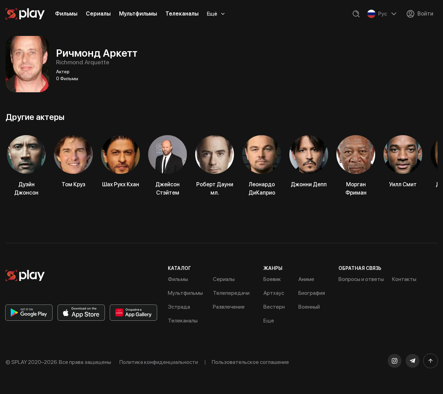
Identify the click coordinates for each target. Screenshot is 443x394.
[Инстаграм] (394, 361)
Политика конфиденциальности (158, 362)
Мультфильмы (138, 13)
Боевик (272, 279)
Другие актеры (35, 117)
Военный (309, 306)
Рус (382, 13)
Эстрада (179, 306)
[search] (356, 14)
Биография (311, 293)
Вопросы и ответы (361, 279)
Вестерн (274, 306)
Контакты (404, 279)
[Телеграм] (412, 361)
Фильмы (66, 13)
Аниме (306, 279)
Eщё (212, 13)
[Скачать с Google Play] (29, 312)
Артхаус (273, 293)
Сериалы (98, 13)
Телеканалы (182, 13)
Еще (268, 320)
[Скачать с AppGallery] (133, 312)
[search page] (356, 14)
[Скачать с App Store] (81, 312)
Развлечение (229, 306)
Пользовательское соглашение (250, 362)
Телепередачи (231, 293)
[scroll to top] (430, 361)
